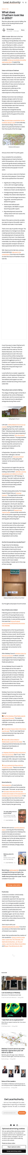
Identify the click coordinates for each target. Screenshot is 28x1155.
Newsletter (5, 9)
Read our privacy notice (8, 1143)
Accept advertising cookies (14, 1151)
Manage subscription (14, 885)
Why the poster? (20, 435)
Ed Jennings (10, 29)
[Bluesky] (14, 1125)
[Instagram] (17, 1125)
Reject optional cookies (14, 1147)
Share (22, 30)
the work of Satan (18, 457)
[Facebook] (11, 1125)
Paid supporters (6, 785)
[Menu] (25, 2)
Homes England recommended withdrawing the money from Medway (13, 623)
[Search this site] (23, 2)
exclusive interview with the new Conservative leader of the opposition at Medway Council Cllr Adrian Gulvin (14, 794)
